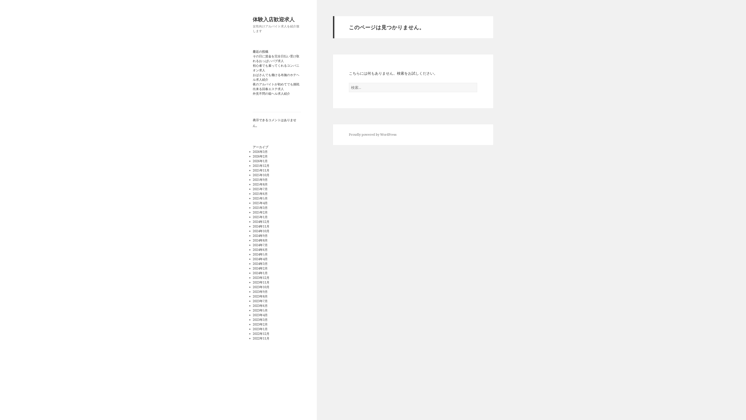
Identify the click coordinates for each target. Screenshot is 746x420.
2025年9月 (260, 180)
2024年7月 (260, 245)
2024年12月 (261, 222)
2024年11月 (261, 226)
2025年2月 (260, 212)
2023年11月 (261, 282)
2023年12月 (261, 278)
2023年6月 (260, 306)
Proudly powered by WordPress (373, 134)
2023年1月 (260, 329)
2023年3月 (260, 320)
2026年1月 (260, 161)
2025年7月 (260, 189)
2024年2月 (260, 268)
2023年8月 (260, 296)
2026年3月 (260, 152)
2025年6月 (260, 194)
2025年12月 (261, 166)
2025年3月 (260, 208)
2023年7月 (260, 301)
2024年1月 (260, 273)
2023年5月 (260, 310)
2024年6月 (260, 250)
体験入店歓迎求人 (274, 19)
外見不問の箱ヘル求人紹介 (271, 93)
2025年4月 (260, 203)
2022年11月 (261, 338)
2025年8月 (260, 184)
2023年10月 (261, 287)
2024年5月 (260, 254)
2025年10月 (261, 175)
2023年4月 (260, 315)
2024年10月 (261, 231)
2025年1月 (260, 217)
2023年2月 (260, 324)
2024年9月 (260, 236)
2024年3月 (260, 264)
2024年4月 (260, 259)
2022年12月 (261, 334)
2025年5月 (260, 198)
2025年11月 (261, 170)
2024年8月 (260, 240)
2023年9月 (260, 292)
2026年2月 (260, 156)
